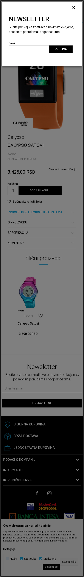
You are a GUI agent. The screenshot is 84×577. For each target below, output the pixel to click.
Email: (12, 43)
